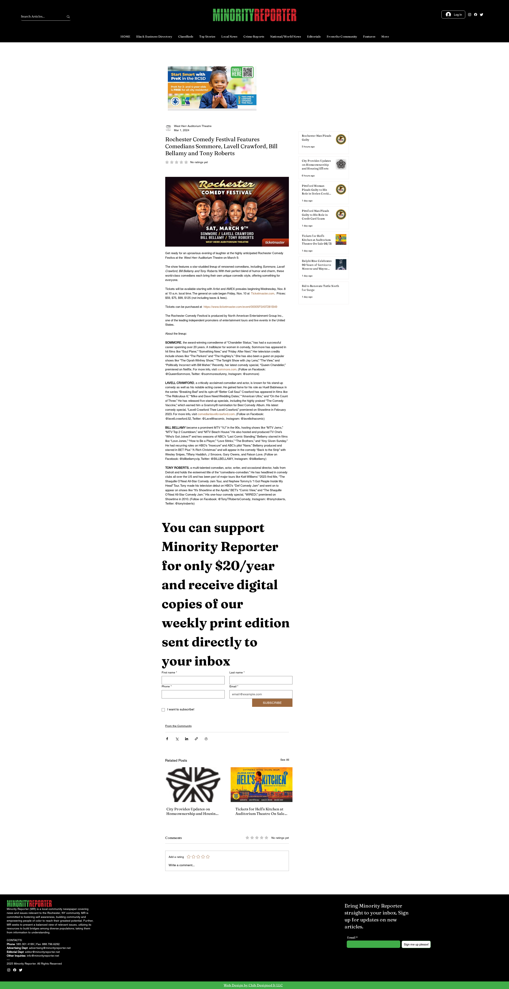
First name (169, 672)
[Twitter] (482, 14)
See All (284, 759)
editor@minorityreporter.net (42, 951)
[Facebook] (476, 14)
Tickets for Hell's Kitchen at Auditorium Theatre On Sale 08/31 (259, 811)
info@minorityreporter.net (43, 955)
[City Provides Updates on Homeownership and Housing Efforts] (192, 784)
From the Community (178, 725)
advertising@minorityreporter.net (50, 947)
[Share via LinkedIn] (186, 739)
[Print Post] (206, 739)
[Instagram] (470, 14)
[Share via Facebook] (167, 739)
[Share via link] (196, 739)
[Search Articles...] (68, 16)
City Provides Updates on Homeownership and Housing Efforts (192, 811)
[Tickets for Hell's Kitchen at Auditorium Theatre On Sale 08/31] (261, 784)
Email (233, 686)
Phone (167, 686)
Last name (237, 672)
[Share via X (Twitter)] (177, 739)
